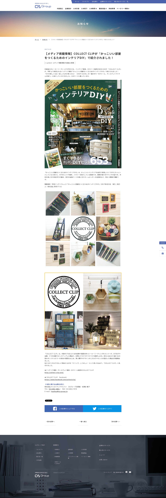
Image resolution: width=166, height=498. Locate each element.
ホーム (77, 1)
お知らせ (44, 39)
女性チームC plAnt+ (58, 462)
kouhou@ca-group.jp (59, 391)
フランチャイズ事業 (73, 457)
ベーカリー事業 (85, 456)
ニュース (102, 455)
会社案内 (95, 1)
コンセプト (85, 1)
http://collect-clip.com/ (54, 372)
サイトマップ (108, 472)
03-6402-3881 (54, 389)
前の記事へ (51, 421)
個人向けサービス (119, 1)
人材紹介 (57, 453)
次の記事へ (115, 421)
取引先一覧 (39, 456)
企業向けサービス (105, 1)
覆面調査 (84, 453)
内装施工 (57, 449)
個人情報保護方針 (118, 472)
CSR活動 (39, 460)
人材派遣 (84, 449)
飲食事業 (57, 456)
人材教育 (70, 453)
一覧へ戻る (83, 421)
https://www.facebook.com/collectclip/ (60, 380)
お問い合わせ (103, 460)
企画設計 (70, 449)
